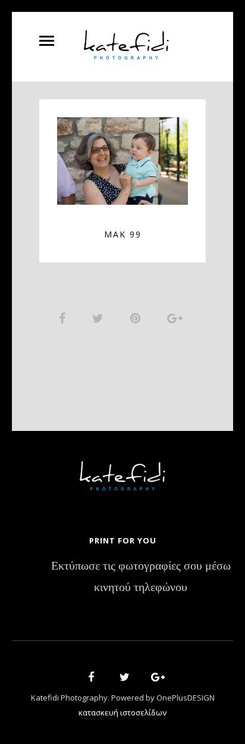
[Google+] (154, 679)
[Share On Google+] (177, 318)
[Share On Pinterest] (137, 318)
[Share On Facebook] (64, 318)
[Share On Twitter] (100, 318)
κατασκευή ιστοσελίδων (122, 712)
